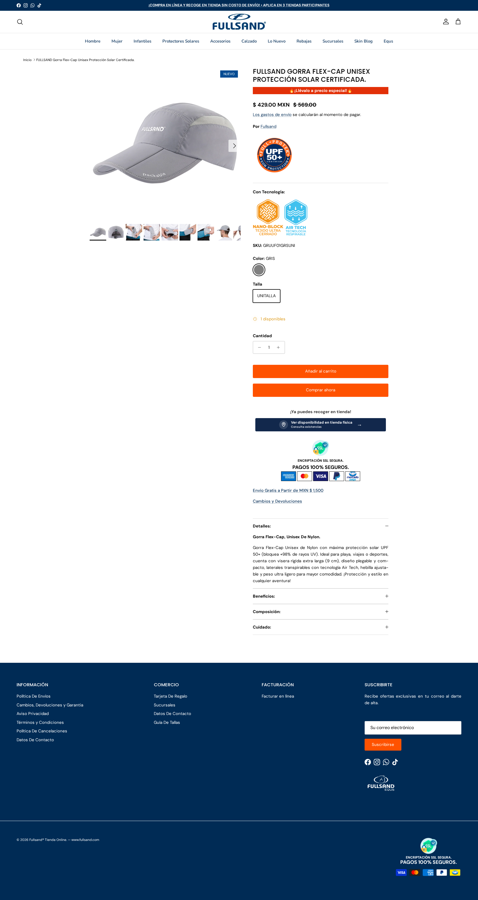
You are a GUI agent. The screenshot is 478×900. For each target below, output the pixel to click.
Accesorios (220, 41)
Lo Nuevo (276, 41)
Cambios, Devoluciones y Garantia (50, 705)
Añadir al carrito (320, 371)
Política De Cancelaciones (42, 731)
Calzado (249, 41)
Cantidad (262, 336)
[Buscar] (20, 22)
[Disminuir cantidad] (258, 347)
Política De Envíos (34, 696)
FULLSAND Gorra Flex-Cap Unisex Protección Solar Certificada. (85, 59)
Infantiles (142, 41)
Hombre (92, 41)
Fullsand (268, 126)
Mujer (117, 41)
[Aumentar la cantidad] (280, 347)
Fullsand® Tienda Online (47, 840)
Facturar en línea (278, 696)
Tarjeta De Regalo (170, 696)
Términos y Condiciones (40, 722)
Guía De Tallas (167, 722)
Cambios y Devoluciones (277, 501)
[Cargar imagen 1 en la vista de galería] (165, 143)
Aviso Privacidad (33, 713)
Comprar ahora (320, 390)
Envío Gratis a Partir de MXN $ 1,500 (288, 490)
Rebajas (304, 41)
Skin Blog (363, 41)
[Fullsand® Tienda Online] (239, 22)
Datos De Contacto (35, 740)
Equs (388, 41)
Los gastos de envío (272, 114)
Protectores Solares (180, 41)
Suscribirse (383, 744)
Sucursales (333, 41)
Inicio (27, 59)
